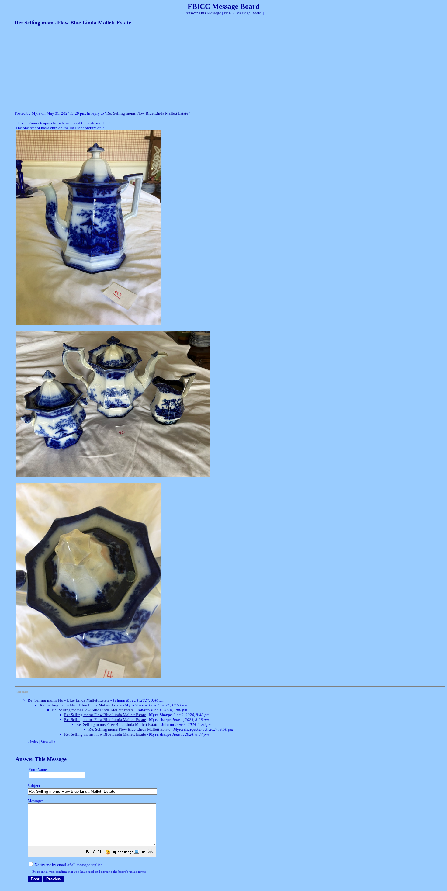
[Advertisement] (60, 68)
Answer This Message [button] (203, 13)
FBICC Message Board (243, 13)
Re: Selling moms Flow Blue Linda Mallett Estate (147, 113)
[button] (87, 853)
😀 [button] (107, 852)
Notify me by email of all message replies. (68, 864)
